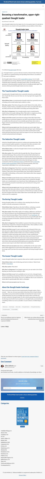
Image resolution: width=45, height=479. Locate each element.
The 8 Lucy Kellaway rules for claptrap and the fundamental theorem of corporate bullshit (11, 318)
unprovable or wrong (26, 79)
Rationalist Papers (6, 457)
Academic (3, 434)
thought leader (12, 70)
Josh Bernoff (6, 21)
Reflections (4, 459)
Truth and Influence (6, 463)
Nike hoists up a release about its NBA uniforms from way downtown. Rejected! (34, 318)
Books (2, 440)
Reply (42, 366)
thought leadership (35, 306)
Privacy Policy (22, 475)
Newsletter (4, 452)
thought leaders (25, 306)
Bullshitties (4, 442)
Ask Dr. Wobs (4, 438)
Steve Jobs (18, 306)
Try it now (38, 2)
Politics (3, 455)
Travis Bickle (14, 309)
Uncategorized (5, 465)
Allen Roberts (9, 366)
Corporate (3, 444)
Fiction (3, 446)
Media (2, 450)
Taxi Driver (10, 263)
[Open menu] (43, 6)
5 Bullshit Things (5, 430)
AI (1, 436)
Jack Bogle (34, 215)
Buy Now (22, 426)
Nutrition (3, 453)
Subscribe (39, 388)
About (2, 432)
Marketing (4, 448)
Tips (2, 461)
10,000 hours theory (18, 161)
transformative (6, 309)
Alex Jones (5, 306)
